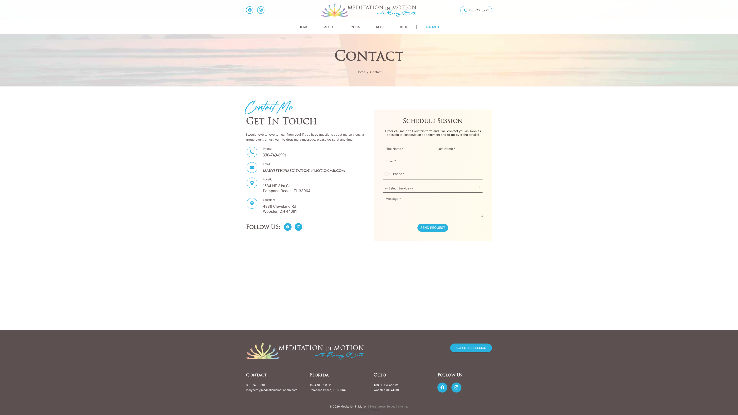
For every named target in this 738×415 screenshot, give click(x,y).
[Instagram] (260, 10)
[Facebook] (249, 10)
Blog (373, 406)
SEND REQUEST (432, 228)
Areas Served (387, 406)
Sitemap (403, 406)
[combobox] (433, 187)
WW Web (376, 410)
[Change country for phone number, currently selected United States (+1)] (387, 174)
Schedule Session (433, 121)
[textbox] (432, 188)
